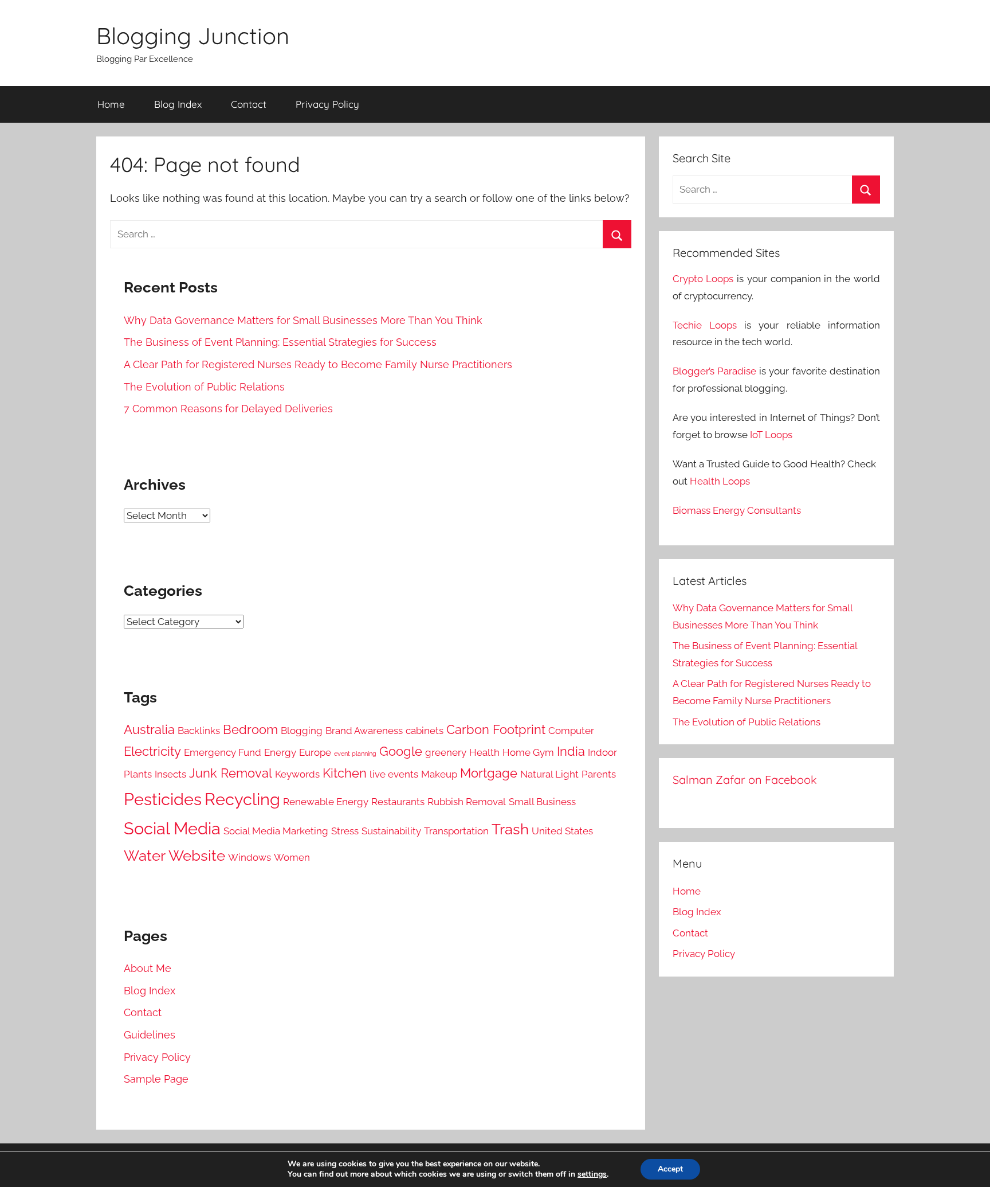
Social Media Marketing (275, 831)
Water (145, 855)
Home (111, 104)
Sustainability (391, 831)
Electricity (152, 751)
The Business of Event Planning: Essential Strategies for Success (280, 342)
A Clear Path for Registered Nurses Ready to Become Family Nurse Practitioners (318, 364)
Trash (510, 829)
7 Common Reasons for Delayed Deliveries (228, 409)
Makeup (439, 774)
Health (484, 752)
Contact (248, 104)
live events (394, 774)
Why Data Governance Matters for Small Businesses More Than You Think (303, 320)
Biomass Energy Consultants (737, 510)
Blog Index (178, 104)
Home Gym (528, 752)
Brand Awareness (364, 730)
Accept (670, 1168)
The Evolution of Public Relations (204, 387)
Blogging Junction (192, 35)
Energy (280, 752)
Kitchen (345, 773)
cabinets (424, 730)
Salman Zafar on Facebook (745, 779)
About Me (147, 968)
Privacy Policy (327, 104)
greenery (445, 752)
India (571, 751)
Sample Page (156, 1079)
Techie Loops (705, 325)
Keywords (297, 774)
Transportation (456, 831)
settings (592, 1174)
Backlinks (199, 730)
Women (292, 857)
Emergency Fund (222, 752)
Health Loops (720, 481)
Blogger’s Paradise (714, 371)
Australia (149, 730)
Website (196, 855)
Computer (571, 730)
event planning (355, 753)
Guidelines (149, 1035)
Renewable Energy (325, 801)
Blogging (302, 730)
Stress (345, 831)
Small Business (542, 801)
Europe (315, 752)
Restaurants (398, 801)
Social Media (172, 828)
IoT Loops (771, 434)
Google (400, 751)
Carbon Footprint (495, 730)
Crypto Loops (703, 278)
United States (562, 831)
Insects (170, 774)
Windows (249, 857)
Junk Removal (230, 773)
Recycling (242, 799)
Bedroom (250, 730)
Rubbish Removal (466, 801)
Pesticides (163, 799)
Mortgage (488, 773)
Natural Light (549, 774)
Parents (599, 774)
